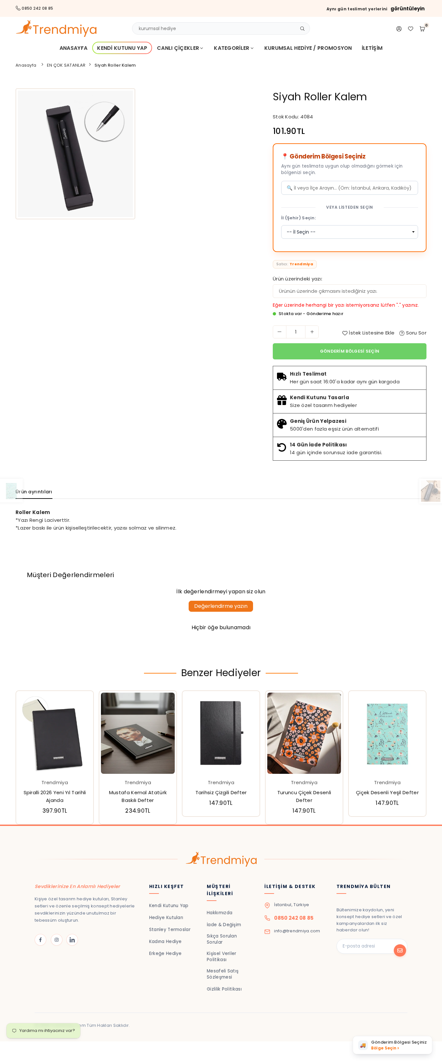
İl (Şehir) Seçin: (298, 218)
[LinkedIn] (72, 940)
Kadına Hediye (165, 941)
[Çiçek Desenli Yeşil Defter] (387, 733)
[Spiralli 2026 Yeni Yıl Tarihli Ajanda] (55, 733)
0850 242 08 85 (294, 918)
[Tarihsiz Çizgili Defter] (221, 733)
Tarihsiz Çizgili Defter (221, 792)
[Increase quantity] (311, 332)
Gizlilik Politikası (224, 989)
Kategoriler (231, 48)
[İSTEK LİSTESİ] (410, 28)
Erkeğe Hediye (165, 953)
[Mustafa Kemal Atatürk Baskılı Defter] (138, 733)
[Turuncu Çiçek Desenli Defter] (304, 733)
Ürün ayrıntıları (34, 491)
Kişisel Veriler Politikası (222, 956)
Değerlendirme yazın (221, 606)
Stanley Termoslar (170, 930)
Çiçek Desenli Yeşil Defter (387, 792)
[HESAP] (399, 28)
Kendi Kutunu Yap (122, 48)
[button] (431, 759)
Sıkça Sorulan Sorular (222, 939)
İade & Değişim (224, 925)
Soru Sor (415, 332)
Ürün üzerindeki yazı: (297, 278)
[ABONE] (400, 950)
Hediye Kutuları (166, 918)
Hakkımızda (219, 913)
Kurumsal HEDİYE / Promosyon (308, 48)
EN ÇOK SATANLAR (66, 65)
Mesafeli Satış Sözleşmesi (222, 974)
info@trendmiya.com (297, 931)
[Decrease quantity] (279, 332)
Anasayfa (73, 48)
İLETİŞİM (372, 48)
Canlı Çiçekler (178, 48)
